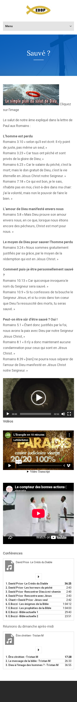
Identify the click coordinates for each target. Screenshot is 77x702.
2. (29, 587)
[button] (38, 397)
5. (27, 599)
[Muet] (63, 414)
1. (27, 583)
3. (33, 591)
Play (38, 576)
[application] (38, 398)
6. (27, 604)
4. (29, 595)
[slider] (35, 414)
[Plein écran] (69, 414)
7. (28, 608)
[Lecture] (8, 414)
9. (22, 616)
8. (22, 612)
